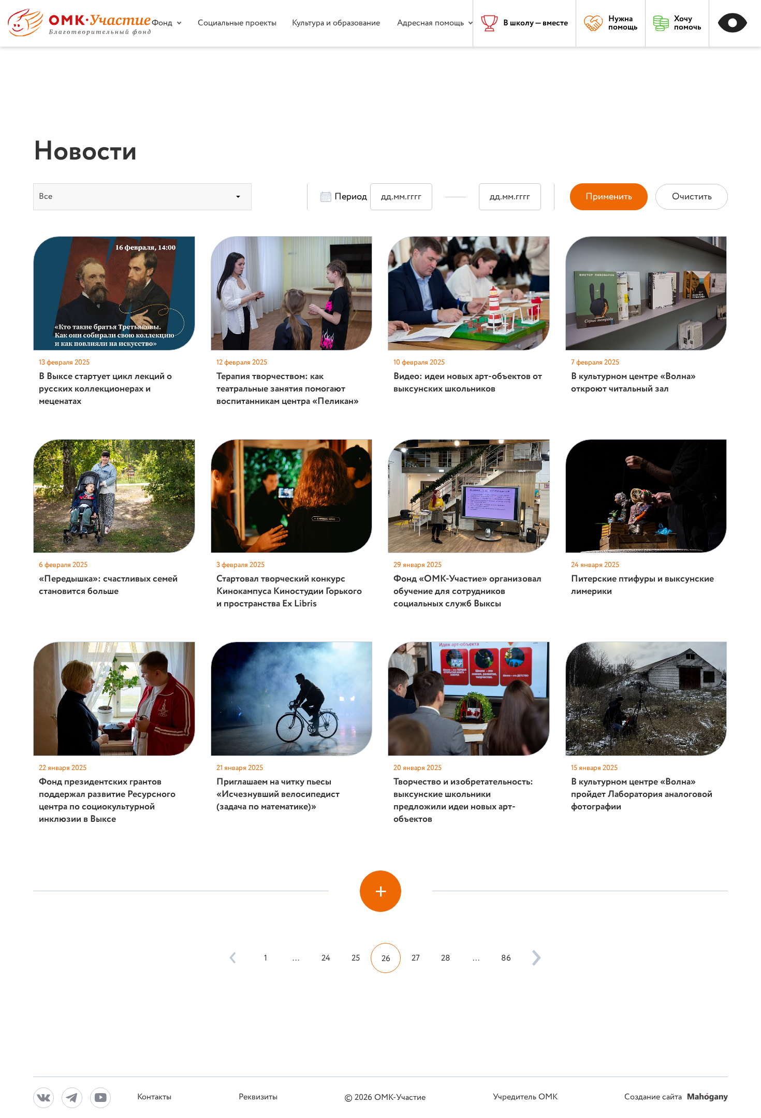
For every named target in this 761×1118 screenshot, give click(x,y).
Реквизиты (258, 1097)
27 (416, 958)
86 (506, 958)
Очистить (692, 197)
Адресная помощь (430, 23)
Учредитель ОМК (525, 1097)
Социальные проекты (237, 23)
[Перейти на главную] (79, 34)
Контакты (154, 1097)
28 (445, 958)
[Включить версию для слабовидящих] (735, 23)
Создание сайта (654, 1097)
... (295, 958)
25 (356, 958)
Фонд (162, 23)
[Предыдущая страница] (232, 958)
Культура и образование (336, 23)
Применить (609, 197)
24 (325, 958)
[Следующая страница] (534, 958)
